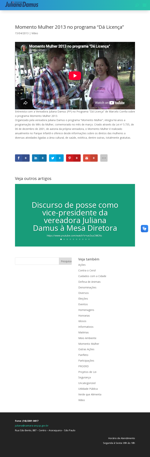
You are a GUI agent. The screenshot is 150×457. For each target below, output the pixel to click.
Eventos (83, 304)
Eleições (83, 298)
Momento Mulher (88, 343)
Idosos (82, 321)
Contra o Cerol (87, 270)
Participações (86, 360)
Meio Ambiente (87, 338)
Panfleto (83, 355)
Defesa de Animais (89, 281)
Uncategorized (86, 383)
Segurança (84, 377)
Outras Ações (86, 349)
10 (89, 239)
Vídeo (34, 33)
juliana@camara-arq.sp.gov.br (31, 425)
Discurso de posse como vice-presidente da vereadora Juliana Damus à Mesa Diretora (75, 216)
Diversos (83, 293)
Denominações (87, 287)
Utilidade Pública (88, 388)
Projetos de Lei (87, 372)
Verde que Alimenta (89, 394)
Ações (82, 264)
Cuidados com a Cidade (92, 276)
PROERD (83, 366)
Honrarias (84, 315)
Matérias (83, 332)
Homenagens (86, 310)
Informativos (85, 326)
